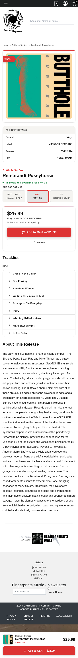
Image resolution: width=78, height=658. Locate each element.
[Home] (13, 21)
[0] (74, 4)
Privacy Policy (11, 618)
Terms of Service (28, 618)
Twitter (40, 571)
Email (40, 578)
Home (6, 45)
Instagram (40, 575)
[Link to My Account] (65, 4)
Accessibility (64, 616)
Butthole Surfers (19, 45)
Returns (45, 616)
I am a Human (55, 592)
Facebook (40, 567)
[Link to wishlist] (56, 4)
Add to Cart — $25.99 (41, 232)
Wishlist (41, 242)
